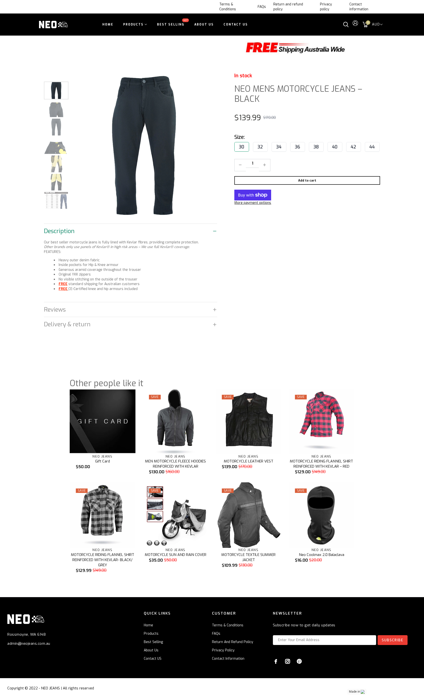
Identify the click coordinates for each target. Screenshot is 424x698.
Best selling (153, 642)
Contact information (358, 7)
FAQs (262, 6)
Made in (354, 691)
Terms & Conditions (227, 7)
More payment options (252, 202)
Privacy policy (326, 7)
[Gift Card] (102, 421)
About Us (151, 650)
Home (148, 625)
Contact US (152, 658)
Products (151, 633)
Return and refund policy (288, 7)
